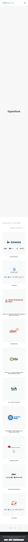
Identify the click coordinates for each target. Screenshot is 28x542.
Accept (5, 539)
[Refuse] (26, 538)
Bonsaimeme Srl (14, 256)
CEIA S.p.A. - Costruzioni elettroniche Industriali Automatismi (14, 373)
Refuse (10, 539)
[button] (25, 3)
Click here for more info (18, 539)
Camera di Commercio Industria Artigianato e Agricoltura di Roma (14, 314)
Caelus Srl (14, 285)
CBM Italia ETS (14, 344)
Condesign (14, 518)
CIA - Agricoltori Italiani (14, 402)
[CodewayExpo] (14, 3)
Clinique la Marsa (14, 460)
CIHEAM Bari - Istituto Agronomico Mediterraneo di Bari (14, 431)
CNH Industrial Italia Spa (14, 489)
